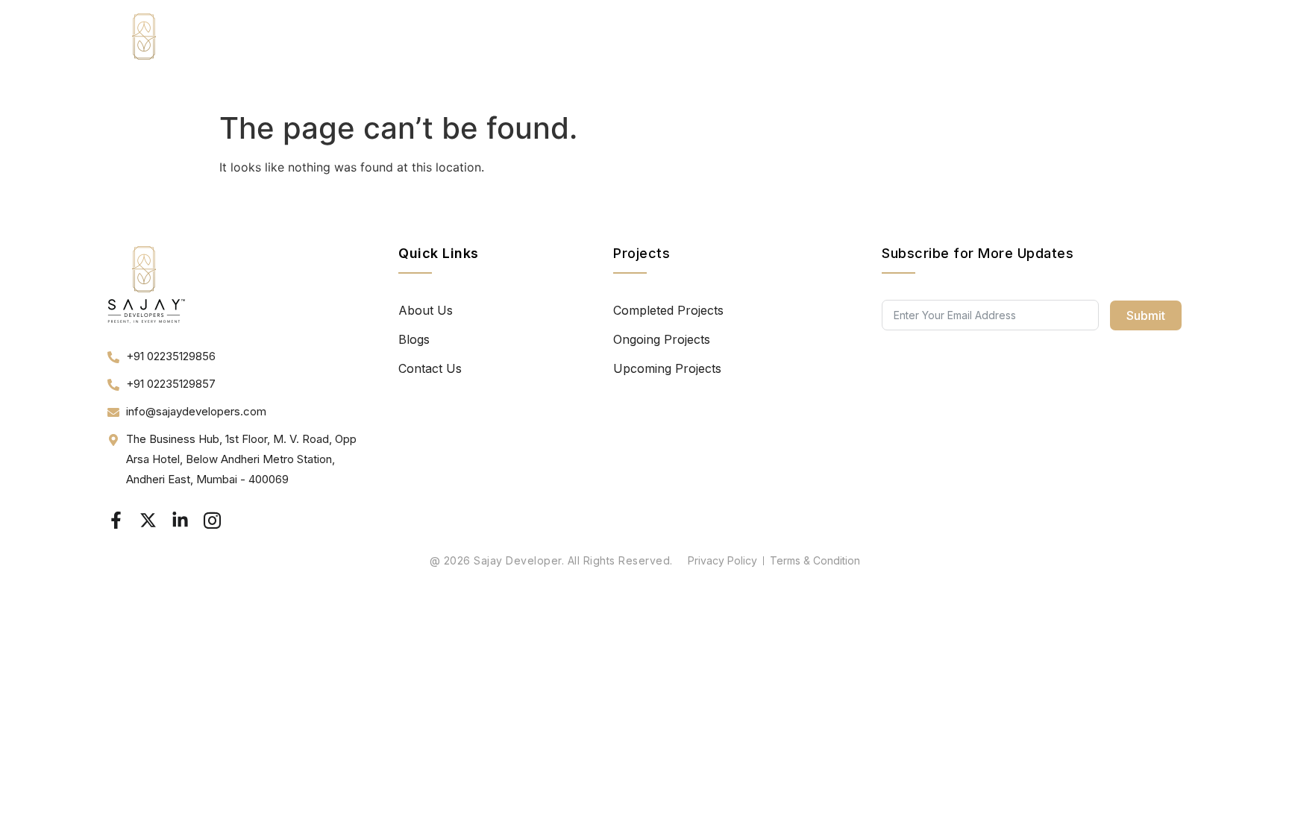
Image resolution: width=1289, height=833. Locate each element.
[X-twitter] (148, 520)
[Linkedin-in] (180, 520)
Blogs (1065, 51)
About (913, 51)
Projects (981, 51)
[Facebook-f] (116, 520)
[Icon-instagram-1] (212, 520)
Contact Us (1138, 51)
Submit (1145, 315)
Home (853, 51)
